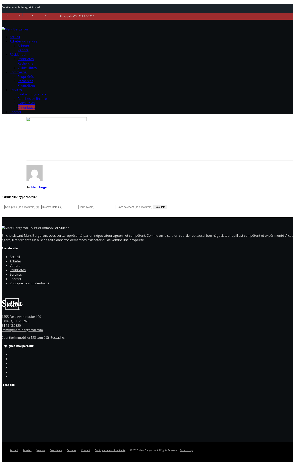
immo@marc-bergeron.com (22, 330)
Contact (15, 112)
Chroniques (26, 107)
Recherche (25, 63)
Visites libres (27, 68)
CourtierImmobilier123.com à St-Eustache (33, 337)
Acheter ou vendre (23, 41)
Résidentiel (18, 54)
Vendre (23, 50)
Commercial (18, 72)
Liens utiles (26, 103)
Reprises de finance (32, 98)
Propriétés (26, 59)
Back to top (186, 450)
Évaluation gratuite (32, 94)
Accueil (15, 37)
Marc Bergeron (41, 187)
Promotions (27, 85)
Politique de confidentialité (29, 283)
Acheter (23, 45)
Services (16, 90)
